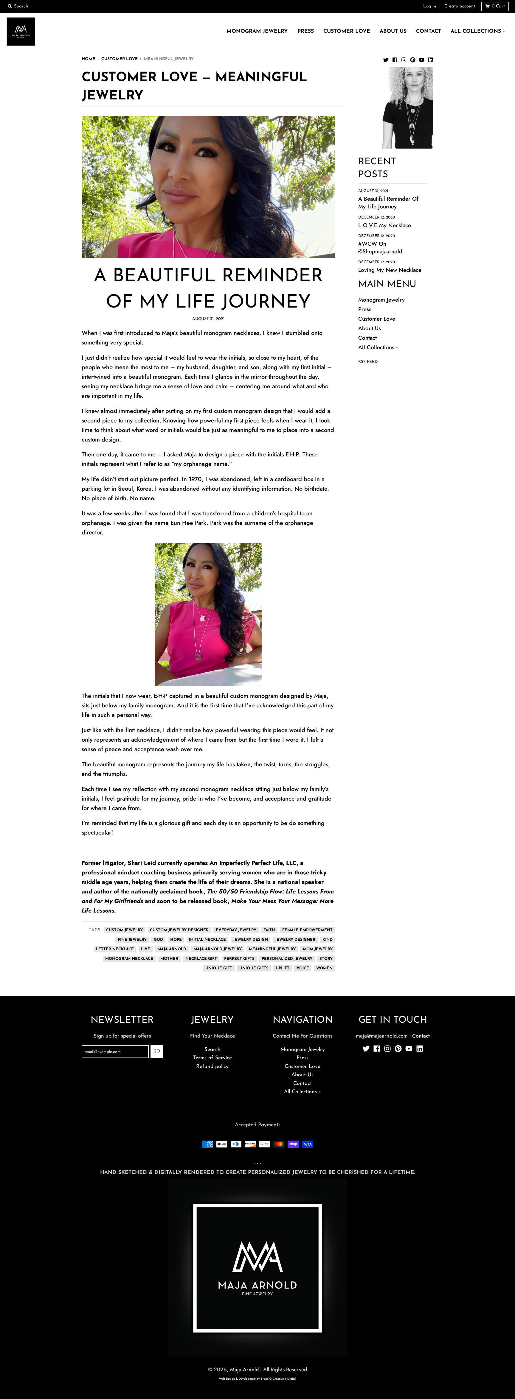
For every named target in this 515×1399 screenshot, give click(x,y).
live (145, 949)
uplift (282, 968)
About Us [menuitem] (393, 31)
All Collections (376, 347)
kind (327, 940)
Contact (367, 338)
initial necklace (207, 940)
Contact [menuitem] (428, 31)
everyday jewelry (236, 930)
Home (88, 59)
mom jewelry (318, 949)
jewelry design (250, 940)
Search (212, 1049)
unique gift (218, 968)
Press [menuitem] (305, 31)
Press (364, 309)
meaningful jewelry (272, 949)
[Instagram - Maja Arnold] (404, 58)
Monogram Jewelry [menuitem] (257, 31)
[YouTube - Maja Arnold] (421, 58)
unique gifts (254, 968)
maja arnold (171, 949)
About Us (369, 328)
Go (156, 1051)
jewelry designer (295, 940)
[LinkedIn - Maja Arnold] (430, 58)
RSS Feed (368, 362)
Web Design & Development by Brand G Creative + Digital (257, 1378)
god (158, 940)
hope (176, 940)
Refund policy (212, 1066)
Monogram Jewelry (381, 300)
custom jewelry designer (179, 930)
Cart (498, 6)
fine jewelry (132, 940)
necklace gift (201, 959)
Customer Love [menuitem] (346, 31)
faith (269, 930)
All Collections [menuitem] (476, 31)
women (324, 968)
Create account (459, 6)
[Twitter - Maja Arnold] (386, 58)
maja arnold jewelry (217, 949)
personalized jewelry (287, 959)
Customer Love (119, 59)
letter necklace (115, 949)
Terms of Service (212, 1057)
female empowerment (307, 930)
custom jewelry (124, 930)
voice (303, 968)
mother (169, 959)
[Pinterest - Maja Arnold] (412, 58)
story (326, 959)
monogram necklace (129, 959)
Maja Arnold (244, 1369)
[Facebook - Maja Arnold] (395, 58)
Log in (429, 6)
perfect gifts (239, 959)
